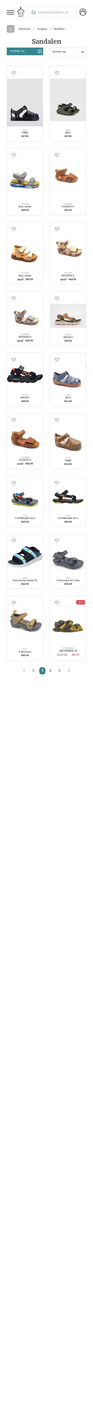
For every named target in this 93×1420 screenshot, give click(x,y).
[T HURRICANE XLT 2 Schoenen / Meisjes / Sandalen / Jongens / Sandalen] (25, 500)
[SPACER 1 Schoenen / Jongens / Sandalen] (68, 316)
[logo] (21, 11)
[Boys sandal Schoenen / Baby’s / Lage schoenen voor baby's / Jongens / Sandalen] (25, 180)
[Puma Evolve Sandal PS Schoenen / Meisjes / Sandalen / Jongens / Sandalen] (25, 557)
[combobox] (52, 12)
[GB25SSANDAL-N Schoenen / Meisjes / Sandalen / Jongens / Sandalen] (68, 626)
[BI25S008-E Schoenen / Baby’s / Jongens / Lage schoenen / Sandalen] (68, 249)
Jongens (42, 28)
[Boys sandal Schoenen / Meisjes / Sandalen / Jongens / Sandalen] (25, 252)
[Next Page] (59, 670)
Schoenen (25, 28)
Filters (17, 51)
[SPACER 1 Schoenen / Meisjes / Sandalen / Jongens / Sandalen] (25, 374)
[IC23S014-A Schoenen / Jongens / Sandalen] (25, 439)
